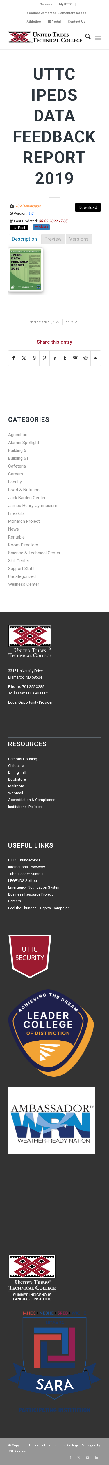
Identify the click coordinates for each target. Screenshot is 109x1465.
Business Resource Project (30, 894)
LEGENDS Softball (23, 880)
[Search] (85, 37)
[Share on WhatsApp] (34, 358)
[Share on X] (24, 358)
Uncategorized (22, 576)
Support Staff (21, 568)
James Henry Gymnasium (32, 505)
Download (88, 207)
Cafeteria (17, 466)
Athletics (34, 22)
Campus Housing (22, 759)
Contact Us (76, 22)
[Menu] (98, 38)
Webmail (15, 793)
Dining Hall (17, 772)
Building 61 (18, 458)
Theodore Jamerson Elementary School (56, 13)
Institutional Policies (25, 807)
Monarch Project (24, 521)
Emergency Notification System (34, 887)
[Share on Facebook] (13, 358)
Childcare (16, 765)
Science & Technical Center (34, 552)
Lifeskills (16, 513)
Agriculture (18, 434)
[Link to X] (79, 1457)
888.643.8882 (37, 693)
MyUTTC (65, 4)
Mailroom (16, 786)
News (13, 529)
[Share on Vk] (75, 358)
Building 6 (17, 450)
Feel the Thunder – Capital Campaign (39, 908)
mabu (75, 322)
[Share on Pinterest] (44, 358)
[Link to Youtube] (87, 1457)
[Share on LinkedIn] (55, 358)
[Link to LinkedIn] (96, 1457)
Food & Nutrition (24, 489)
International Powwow (26, 867)
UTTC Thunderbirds (24, 860)
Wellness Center (23, 584)
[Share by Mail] (96, 358)
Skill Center (18, 560)
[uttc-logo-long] (45, 37)
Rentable (16, 537)
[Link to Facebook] (70, 1457)
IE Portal (54, 22)
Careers (46, 4)
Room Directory (23, 545)
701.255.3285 (33, 686)
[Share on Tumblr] (65, 358)
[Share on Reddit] (85, 358)
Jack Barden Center (27, 497)
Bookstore (17, 779)
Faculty (15, 482)
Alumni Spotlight (23, 442)
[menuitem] (46, 4)
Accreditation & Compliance (31, 800)
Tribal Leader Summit (26, 874)
